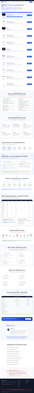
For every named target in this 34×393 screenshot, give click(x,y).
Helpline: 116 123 (18, 375)
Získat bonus (29, 49)
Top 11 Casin (19, 381)
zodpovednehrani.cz (23, 0)
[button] (17, 347)
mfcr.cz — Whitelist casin (15, 375)
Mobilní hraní (19, 385)
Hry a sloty (18, 384)
